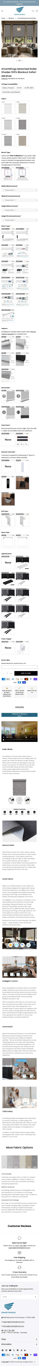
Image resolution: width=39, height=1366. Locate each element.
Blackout (11, 18)
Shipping (4, 79)
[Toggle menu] (2, 11)
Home (3, 18)
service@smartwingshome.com (13, 1326)
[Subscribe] (35, 1297)
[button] (37, 11)
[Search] (33, 11)
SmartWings (18, 1362)
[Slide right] (22, 60)
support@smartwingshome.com (19, 1248)
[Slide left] (16, 60)
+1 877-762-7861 (20, 1246)
